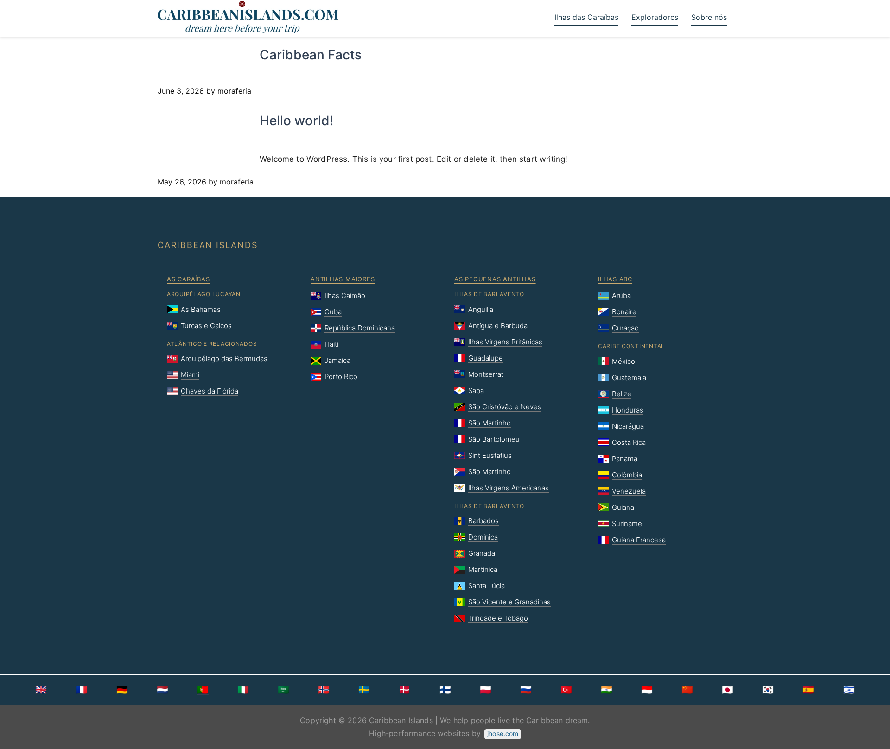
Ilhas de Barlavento (489, 294)
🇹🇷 (566, 689)
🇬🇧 (41, 689)
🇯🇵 (727, 689)
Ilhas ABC (615, 279)
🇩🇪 (122, 689)
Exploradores (654, 17)
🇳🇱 (162, 689)
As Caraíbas (188, 279)
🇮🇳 (606, 689)
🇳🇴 (324, 689)
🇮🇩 (647, 689)
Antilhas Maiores (343, 279)
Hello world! (296, 120)
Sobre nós (709, 17)
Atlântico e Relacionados (212, 343)
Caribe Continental (631, 346)
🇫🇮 (445, 689)
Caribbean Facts (311, 55)
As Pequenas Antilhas (495, 279)
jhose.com (502, 733)
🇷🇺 (526, 689)
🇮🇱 (849, 689)
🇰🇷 (768, 689)
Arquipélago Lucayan (204, 294)
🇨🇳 (687, 689)
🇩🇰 (404, 689)
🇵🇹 (203, 689)
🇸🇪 (364, 689)
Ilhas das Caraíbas (586, 17)
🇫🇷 (82, 689)
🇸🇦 (283, 689)
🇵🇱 (485, 689)
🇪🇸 (808, 689)
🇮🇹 (243, 689)
